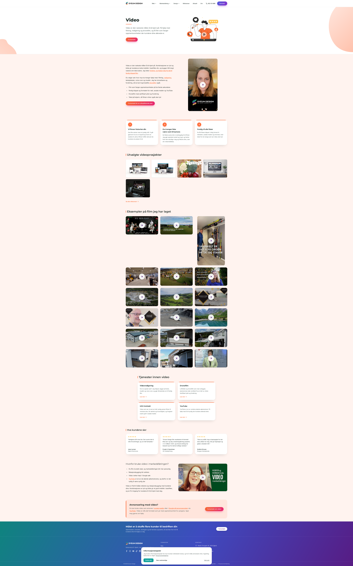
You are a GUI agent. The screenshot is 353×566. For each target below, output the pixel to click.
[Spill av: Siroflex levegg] (176, 338)
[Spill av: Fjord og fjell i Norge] (211, 317)
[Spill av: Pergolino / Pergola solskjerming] (211, 338)
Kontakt (222, 3)
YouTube (183, 406)
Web (153, 3)
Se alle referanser (131, 201)
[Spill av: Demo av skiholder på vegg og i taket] (211, 240)
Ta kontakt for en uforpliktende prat (140, 103)
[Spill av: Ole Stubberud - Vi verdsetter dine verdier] (176, 297)
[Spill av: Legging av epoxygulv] (142, 276)
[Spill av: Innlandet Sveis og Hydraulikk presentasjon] (142, 338)
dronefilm (152, 83)
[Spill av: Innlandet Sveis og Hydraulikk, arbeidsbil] (142, 297)
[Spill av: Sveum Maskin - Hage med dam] (176, 276)
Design (176, 3)
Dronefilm (184, 386)
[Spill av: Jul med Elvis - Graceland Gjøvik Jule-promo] (142, 225)
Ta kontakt (131, 39)
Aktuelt (195, 3)
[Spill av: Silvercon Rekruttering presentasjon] (142, 317)
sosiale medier (159, 508)
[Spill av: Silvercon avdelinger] (211, 297)
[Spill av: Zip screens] (142, 358)
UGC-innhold (145, 406)
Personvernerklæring (162, 555)
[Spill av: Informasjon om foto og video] (202, 85)
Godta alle (148, 560)
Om (201, 3)
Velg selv (207, 560)
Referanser (186, 3)
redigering (167, 78)
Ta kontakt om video (214, 509)
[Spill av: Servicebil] (176, 317)
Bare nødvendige (161, 560)
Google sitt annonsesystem (178, 508)
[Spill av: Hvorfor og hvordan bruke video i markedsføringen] (202, 477)
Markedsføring (164, 3)
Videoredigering (146, 386)
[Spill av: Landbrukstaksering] (176, 225)
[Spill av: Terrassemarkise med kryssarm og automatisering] (176, 358)
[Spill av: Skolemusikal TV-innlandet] (211, 358)
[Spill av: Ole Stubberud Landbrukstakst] (211, 276)
